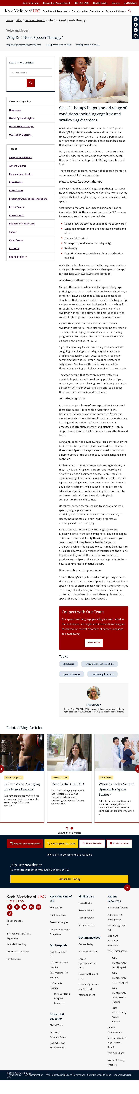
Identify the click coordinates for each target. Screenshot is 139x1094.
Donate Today (86, 941)
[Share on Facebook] (136, 25)
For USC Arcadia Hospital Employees (62, 995)
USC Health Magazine (20, 134)
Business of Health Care (21, 223)
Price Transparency (117, 947)
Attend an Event (87, 991)
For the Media (14, 955)
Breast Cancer (16, 207)
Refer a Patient (31, 2)
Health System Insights (21, 118)
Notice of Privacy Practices (116, 1059)
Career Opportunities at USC (87, 960)
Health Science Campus (21, 126)
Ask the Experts (17, 165)
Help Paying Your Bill (116, 924)
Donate (116, 2)
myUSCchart (130, 2)
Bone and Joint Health (20, 174)
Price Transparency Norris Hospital (120, 975)
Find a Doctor (85, 899)
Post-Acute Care (116, 1049)
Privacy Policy (14, 1071)
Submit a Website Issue (99, 1071)
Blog (19, 20)
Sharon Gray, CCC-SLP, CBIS (99, 663)
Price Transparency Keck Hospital (119, 959)
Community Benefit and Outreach (88, 983)
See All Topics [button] (18, 257)
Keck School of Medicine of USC (58, 1042)
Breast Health (16, 215)
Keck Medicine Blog (16, 941)
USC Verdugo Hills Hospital (59, 972)
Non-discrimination (33, 1071)
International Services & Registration (19, 933)
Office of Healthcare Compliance (60, 928)
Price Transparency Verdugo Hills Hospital (119, 992)
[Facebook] (10, 903)
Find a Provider (92, 840)
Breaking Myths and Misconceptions (28, 198)
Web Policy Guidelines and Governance (65, 1071)
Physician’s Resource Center (58, 1031)
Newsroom (15, 110)
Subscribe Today (69, 876)
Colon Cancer (16, 240)
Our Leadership (58, 911)
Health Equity (100, 2)
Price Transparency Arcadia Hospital (119, 1011)
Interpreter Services (118, 904)
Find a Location (119, 840)
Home (9, 20)
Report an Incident (123, 1071)
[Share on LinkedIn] (136, 36)
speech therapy (71, 674)
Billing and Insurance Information (114, 937)
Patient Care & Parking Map (115, 914)
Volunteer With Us (88, 948)
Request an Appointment (56, 2)
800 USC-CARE (81, 2)
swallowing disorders (102, 674)
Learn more (93, 642)
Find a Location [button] (80, 11)
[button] (129, 9)
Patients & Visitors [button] (116, 11)
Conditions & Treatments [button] (56, 11)
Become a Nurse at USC (88, 973)
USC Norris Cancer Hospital (59, 961)
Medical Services (87, 921)
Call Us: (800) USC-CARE (61, 840)
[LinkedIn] (31, 903)
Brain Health (15, 182)
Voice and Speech (35, 20)
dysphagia (68, 663)
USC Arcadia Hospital (56, 982)
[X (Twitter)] (17, 903)
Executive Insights (59, 919)
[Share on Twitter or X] (136, 30)
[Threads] (10, 910)
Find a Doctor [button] (97, 11)
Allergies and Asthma (20, 157)
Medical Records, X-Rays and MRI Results (117, 1039)
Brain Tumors (16, 190)
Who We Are (56, 904)
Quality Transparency (115, 1026)
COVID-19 (14, 248)
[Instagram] (38, 903)
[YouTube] (24, 903)
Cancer (13, 231)
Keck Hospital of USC (58, 951)
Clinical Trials (56, 1021)
